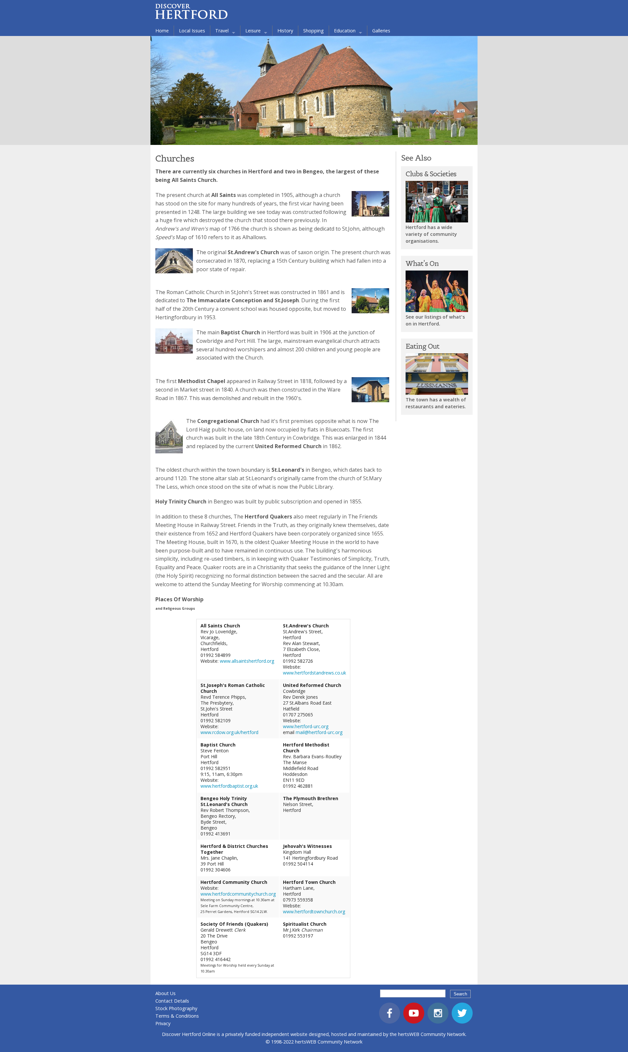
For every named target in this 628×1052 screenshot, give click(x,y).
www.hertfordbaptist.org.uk (229, 786)
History (285, 30)
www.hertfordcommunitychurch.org (238, 894)
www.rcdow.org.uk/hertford (229, 732)
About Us (165, 993)
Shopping (313, 30)
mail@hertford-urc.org (319, 732)
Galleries (381, 30)
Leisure (253, 30)
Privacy (162, 1023)
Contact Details (172, 1001)
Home (162, 30)
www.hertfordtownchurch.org (314, 911)
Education (345, 30)
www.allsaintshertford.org (247, 661)
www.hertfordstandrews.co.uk (314, 673)
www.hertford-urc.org (305, 726)
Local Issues (192, 30)
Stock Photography (176, 1008)
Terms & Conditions (177, 1016)
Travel (222, 30)
